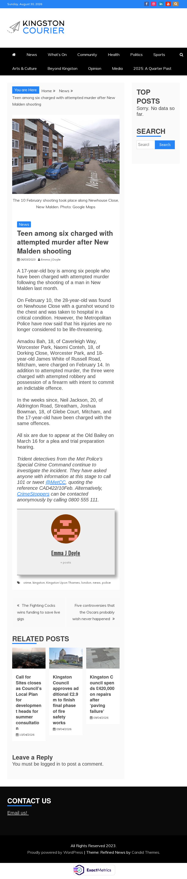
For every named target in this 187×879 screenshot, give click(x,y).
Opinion (94, 68)
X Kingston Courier (175, 4)
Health (114, 54)
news (97, 582)
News (32, 54)
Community (87, 54)
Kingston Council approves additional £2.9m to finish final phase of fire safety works (66, 699)
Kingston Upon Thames (63, 582)
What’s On (57, 54)
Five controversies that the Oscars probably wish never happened (93, 612)
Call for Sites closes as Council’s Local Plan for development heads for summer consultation (29, 702)
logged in (50, 764)
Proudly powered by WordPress (55, 852)
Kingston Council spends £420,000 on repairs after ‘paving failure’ (103, 694)
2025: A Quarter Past (152, 68)
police (106, 582)
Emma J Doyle (65, 553)
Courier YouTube (168, 4)
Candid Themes (145, 852)
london (86, 582)
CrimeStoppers (33, 494)
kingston (39, 582)
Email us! (18, 813)
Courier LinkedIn (161, 4)
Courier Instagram (153, 4)
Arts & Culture (24, 68)
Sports (159, 54)
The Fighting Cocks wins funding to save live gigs (38, 612)
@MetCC (55, 482)
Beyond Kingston (62, 68)
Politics (136, 54)
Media (117, 68)
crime (27, 582)
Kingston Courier (146, 4)
